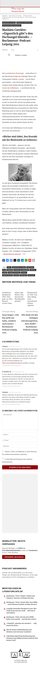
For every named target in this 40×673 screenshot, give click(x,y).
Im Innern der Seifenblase (21, 270)
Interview (32, 270)
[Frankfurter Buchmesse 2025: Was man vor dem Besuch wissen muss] (7, 287)
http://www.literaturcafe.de (12, 363)
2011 (9, 267)
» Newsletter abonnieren (13, 557)
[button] (3, 260)
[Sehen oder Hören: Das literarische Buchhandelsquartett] (20, 287)
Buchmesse (30, 267)
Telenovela (31, 275)
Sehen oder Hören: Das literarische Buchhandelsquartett (20, 297)
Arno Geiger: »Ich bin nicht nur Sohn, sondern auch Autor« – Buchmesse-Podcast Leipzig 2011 (10, 324)
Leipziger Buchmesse (14, 272)
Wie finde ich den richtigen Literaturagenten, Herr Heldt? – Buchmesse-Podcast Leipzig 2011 (29, 324)
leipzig (5, 272)
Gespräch (9, 270)
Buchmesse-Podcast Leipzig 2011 (12, 25)
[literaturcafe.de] (20, 10)
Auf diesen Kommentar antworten (11, 365)
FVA (4, 270)
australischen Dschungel (15, 73)
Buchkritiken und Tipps (15, 15)
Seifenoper (23, 275)
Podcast (16, 275)
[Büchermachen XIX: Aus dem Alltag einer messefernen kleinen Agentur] (32, 287)
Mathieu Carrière (18, 79)
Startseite (4, 15)
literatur (24, 272)
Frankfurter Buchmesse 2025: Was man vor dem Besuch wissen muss (7, 298)
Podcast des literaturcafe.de (24, 22)
